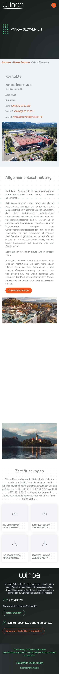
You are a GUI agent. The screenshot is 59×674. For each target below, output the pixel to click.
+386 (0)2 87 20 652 (20, 106)
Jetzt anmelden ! (14, 613)
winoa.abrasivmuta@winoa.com (27, 117)
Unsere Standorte (21, 62)
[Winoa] (13, 5)
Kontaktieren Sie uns (18, 290)
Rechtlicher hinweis (29, 668)
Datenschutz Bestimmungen (29, 663)
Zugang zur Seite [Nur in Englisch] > (24, 631)
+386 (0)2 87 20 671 (23, 111)
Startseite (6, 62)
